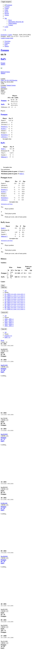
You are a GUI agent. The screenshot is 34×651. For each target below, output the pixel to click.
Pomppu (8, 335)
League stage (9, 38)
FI (5, 30)
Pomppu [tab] (7, 43)
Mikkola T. (4, 157)
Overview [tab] (7, 41)
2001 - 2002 (9, 321)
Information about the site (16, 21)
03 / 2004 (15, 297)
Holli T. (3, 149)
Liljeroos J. (4, 137)
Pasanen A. (4, 126)
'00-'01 (3, 627)
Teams (6, 11)
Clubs (6, 10)
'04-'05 (3, 351)
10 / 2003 (15, 301)
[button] (17, 368)
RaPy (7, 337)
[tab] (17, 352)
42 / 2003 (15, 299)
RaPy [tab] (6, 44)
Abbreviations (12, 23)
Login (6, 26)
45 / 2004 (15, 296)
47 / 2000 (15, 309)
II (7, 351)
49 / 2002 (15, 302)
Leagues (7, 6)
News (10, 20)
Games (7, 8)
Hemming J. (4, 135)
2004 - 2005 (9, 326)
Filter (3, 285)
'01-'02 (3, 558)
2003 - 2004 (9, 324)
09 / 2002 (15, 304)
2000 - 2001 (9, 319)
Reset (2, 340)
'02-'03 (3, 489)
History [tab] (7, 46)
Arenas (7, 15)
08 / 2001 (15, 307)
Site (6, 18)
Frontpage (4, 34)
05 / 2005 (15, 294)
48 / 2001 (15, 306)
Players (7, 13)
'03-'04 (3, 420)
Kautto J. (3, 128)
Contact (10, 25)
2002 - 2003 (9, 322)
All (5, 291)
